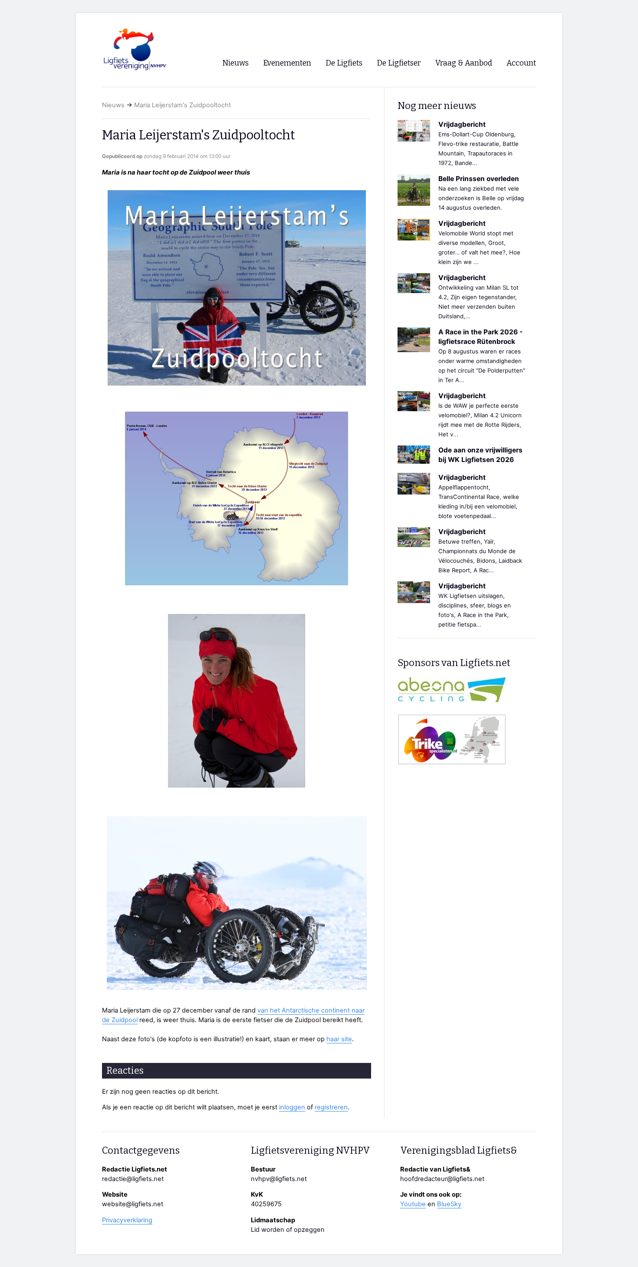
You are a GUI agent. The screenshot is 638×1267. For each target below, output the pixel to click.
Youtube (413, 1204)
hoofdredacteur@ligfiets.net (442, 1179)
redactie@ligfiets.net (133, 1179)
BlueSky (449, 1204)
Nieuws (113, 105)
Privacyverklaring (127, 1220)
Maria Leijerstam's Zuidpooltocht (182, 105)
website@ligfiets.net (132, 1204)
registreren (331, 1107)
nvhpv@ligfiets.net (279, 1179)
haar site (339, 1039)
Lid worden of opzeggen (288, 1230)
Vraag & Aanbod (463, 63)
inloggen (292, 1107)
